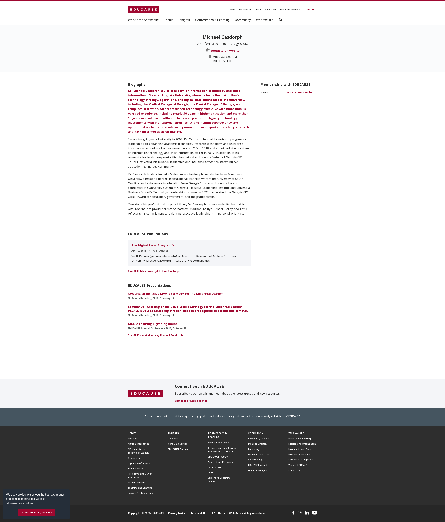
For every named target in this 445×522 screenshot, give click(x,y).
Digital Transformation (139, 464)
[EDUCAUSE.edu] (143, 9)
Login (310, 9)
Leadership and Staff (299, 449)
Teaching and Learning (140, 488)
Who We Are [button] (264, 20)
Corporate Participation (300, 460)
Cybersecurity (135, 458)
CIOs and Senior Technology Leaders (138, 451)
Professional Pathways (220, 462)
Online (211, 473)
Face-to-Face (215, 468)
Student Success (137, 483)
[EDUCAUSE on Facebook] (293, 512)
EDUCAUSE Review (266, 9)
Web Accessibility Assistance (247, 513)
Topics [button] (168, 20)
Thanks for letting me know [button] (36, 512)
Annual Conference (218, 443)
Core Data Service (177, 444)
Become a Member (290, 9)
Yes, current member (300, 93)
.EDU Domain (245, 9)
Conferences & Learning (217, 435)
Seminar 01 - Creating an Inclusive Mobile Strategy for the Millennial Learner (188, 309)
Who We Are (296, 433)
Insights (173, 433)
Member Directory (257, 444)
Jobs (232, 9)
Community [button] (243, 20)
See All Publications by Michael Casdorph (154, 271)
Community (255, 433)
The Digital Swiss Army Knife (152, 245)
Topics (132, 433)
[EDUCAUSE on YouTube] (314, 512)
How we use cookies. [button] (20, 503)
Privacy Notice (177, 513)
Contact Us (294, 470)
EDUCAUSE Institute (218, 457)
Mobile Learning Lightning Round (153, 324)
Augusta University (225, 51)
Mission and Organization (302, 444)
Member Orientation (299, 455)
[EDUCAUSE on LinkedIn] (307, 512)
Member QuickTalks (258, 455)
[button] (280, 21)
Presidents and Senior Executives (140, 475)
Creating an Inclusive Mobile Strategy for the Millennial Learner (175, 294)
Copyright (134, 513)
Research (173, 439)
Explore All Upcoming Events (219, 479)
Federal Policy (135, 469)
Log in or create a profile (191, 401)
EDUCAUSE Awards (258, 465)
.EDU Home (218, 513)
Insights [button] (184, 20)
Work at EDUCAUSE (298, 465)
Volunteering (255, 460)
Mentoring (253, 449)
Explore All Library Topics (141, 493)
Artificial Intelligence (138, 444)
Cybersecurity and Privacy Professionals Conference (222, 450)
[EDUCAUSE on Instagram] (300, 512)
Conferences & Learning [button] (212, 20)
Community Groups (258, 439)
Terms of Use (199, 513)
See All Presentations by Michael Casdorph (155, 335)
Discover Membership (300, 439)
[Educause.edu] (145, 393)
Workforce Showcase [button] (143, 20)
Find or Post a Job (257, 470)
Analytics (132, 439)
